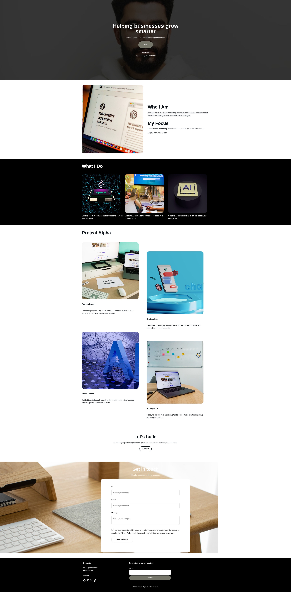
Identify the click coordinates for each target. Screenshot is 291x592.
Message (114, 513)
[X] (91, 580)
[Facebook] (84, 580)
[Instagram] (88, 580)
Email (113, 500)
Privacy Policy (126, 533)
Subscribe (150, 578)
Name (113, 487)
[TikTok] (95, 580)
